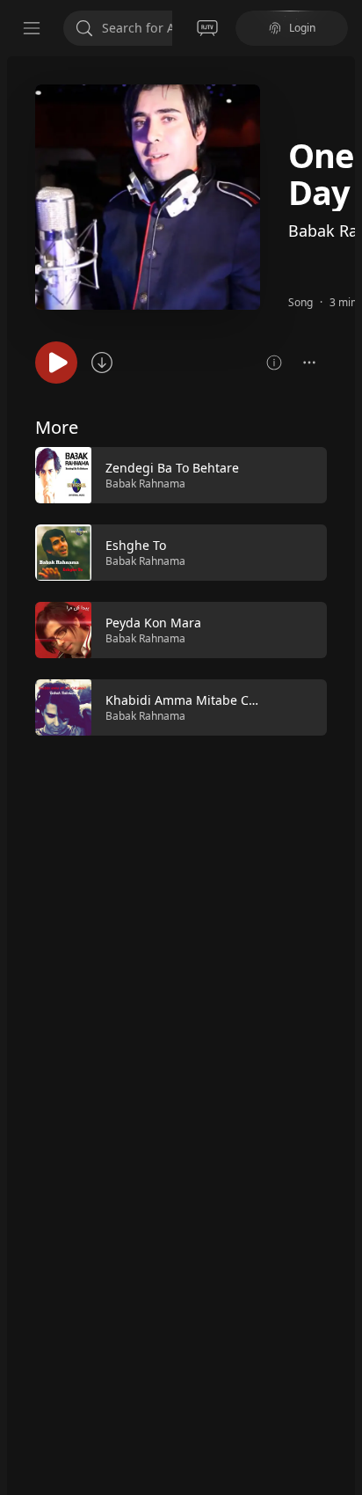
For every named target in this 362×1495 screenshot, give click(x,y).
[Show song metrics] (274, 362)
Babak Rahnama (145, 483)
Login (302, 27)
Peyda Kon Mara (153, 622)
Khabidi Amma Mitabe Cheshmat (202, 700)
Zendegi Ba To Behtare (172, 467)
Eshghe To (135, 545)
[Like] (302, 476)
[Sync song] (101, 362)
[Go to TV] (207, 28)
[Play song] (56, 362)
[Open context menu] (309, 362)
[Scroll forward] (342, 589)
